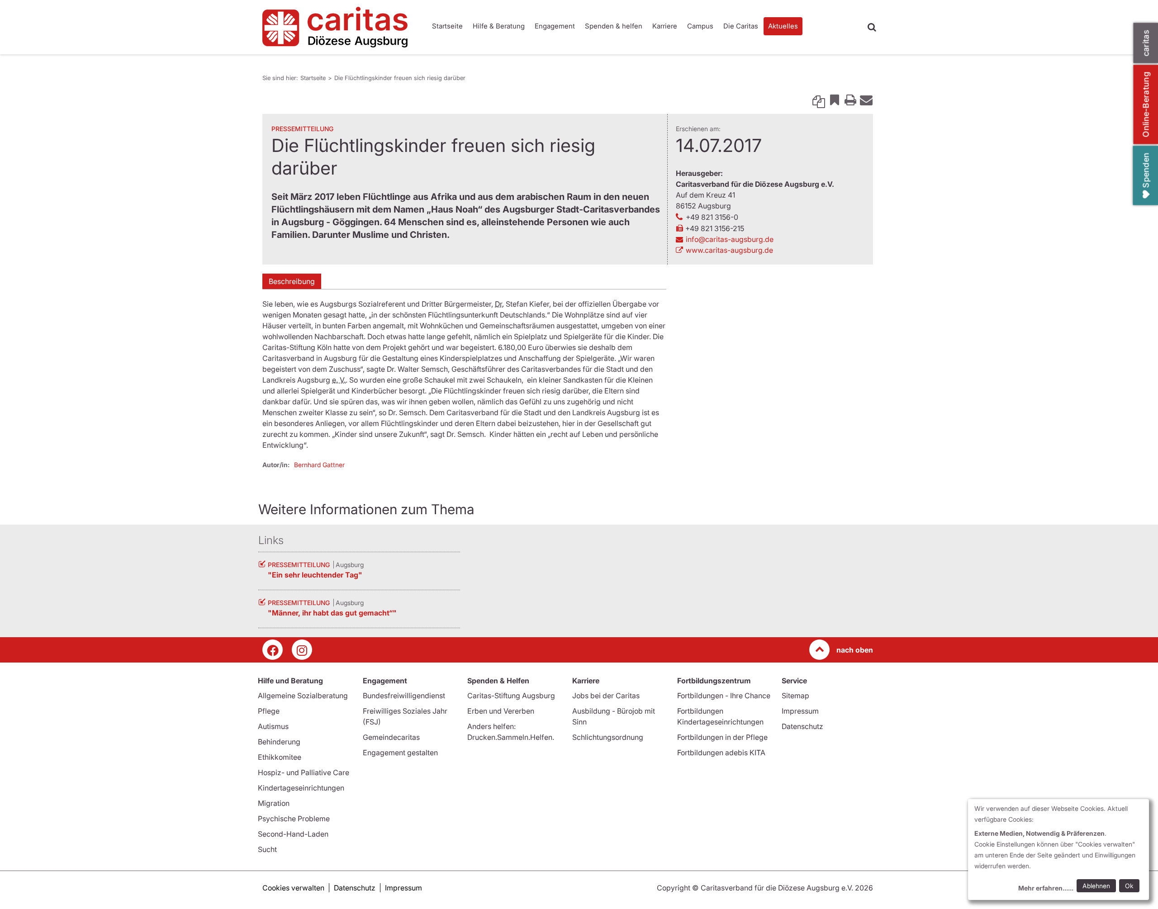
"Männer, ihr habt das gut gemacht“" (332, 612)
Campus (700, 26)
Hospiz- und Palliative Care (303, 772)
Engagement (555, 26)
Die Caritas (740, 26)
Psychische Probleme (294, 818)
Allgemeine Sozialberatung (303, 695)
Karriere (664, 26)
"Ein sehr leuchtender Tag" (315, 574)
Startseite (447, 26)
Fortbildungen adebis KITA (721, 752)
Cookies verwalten (293, 887)
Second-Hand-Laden (293, 833)
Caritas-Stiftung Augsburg (511, 695)
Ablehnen (1096, 886)
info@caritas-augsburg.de (730, 239)
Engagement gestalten (400, 752)
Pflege (269, 710)
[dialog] (1058, 849)
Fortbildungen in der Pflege (722, 737)
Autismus (273, 726)
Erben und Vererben (500, 710)
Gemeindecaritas (391, 737)
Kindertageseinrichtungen (301, 787)
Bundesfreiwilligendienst (404, 695)
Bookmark (834, 99)
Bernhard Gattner (319, 465)
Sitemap (795, 695)
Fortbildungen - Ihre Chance (723, 695)
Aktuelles (783, 26)
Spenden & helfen (613, 26)
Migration (274, 803)
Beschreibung (292, 281)
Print (850, 99)
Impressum (800, 710)
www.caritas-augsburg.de (729, 250)
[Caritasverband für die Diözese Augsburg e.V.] (339, 27)
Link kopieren (819, 99)
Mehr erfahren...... (1045, 888)
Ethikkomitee (279, 757)
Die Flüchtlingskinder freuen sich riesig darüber (399, 77)
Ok (1129, 886)
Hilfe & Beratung (499, 26)
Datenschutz (802, 726)
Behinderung (279, 741)
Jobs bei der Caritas (606, 695)
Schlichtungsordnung (607, 737)
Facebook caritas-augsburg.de (272, 649)
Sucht (267, 849)
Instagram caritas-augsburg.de (302, 649)
